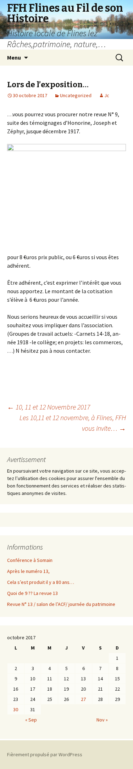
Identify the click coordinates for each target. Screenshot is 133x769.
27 (83, 699)
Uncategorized (76, 95)
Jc (106, 95)
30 (15, 709)
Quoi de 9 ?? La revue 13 (32, 593)
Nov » (102, 720)
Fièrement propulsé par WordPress (44, 754)
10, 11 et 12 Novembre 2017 (48, 406)
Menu (14, 57)
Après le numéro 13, (28, 571)
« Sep (31, 720)
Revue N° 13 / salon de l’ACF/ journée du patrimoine (61, 604)
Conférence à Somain (29, 560)
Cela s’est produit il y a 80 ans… (40, 582)
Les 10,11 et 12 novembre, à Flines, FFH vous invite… (73, 423)
